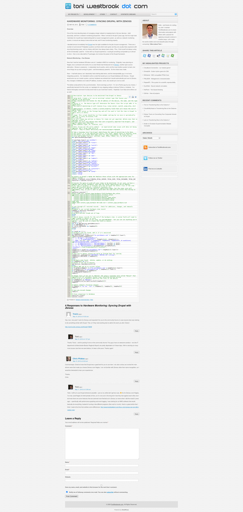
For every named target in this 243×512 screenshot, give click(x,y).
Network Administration (83, 300)
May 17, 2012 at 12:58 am (83, 389)
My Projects (74, 14)
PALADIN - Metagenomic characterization (157, 79)
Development (90, 14)
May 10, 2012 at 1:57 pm (82, 339)
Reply (136, 331)
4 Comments (92, 25)
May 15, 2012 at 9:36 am (80, 361)
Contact (113, 14)
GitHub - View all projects (152, 93)
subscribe (110, 492)
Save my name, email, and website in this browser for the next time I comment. (91, 487)
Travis (75, 314)
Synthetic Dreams (128, 14)
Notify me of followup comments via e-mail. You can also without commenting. (98, 492)
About (146, 20)
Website (67, 477)
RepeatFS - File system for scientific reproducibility (160, 82)
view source (130, 97)
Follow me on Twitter (155, 158)
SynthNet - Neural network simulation (155, 86)
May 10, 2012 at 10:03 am (81, 316)
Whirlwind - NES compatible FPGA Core (156, 75)
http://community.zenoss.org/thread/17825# (78, 327)
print (133, 97)
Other (103, 14)
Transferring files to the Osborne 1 (159, 105)
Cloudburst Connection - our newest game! (157, 68)
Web (91, 300)
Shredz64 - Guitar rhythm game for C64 (156, 71)
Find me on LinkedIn (155, 169)
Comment (69, 426)
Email (67, 470)
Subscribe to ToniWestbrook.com (159, 147)
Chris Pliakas (79, 359)
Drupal (90, 44)
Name (67, 462)
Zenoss (116, 65)
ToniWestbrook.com (117, 504)
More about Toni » (156, 44)
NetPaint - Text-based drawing (153, 90)
